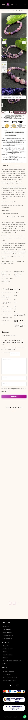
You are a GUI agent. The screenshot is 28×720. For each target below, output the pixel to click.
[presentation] (4, 42)
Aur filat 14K (11, 127)
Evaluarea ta (5, 352)
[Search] (12, 4)
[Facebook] (10, 685)
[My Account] (16, 4)
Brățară (17, 127)
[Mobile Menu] (3, 4)
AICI (23, 148)
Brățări (7, 10)
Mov (15, 299)
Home (2, 10)
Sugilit (23, 127)
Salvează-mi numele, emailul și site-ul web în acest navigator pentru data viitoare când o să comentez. (13, 390)
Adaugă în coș (20, 112)
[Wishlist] (20, 4)
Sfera (15, 306)
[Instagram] (17, 685)
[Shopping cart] (25, 4)
